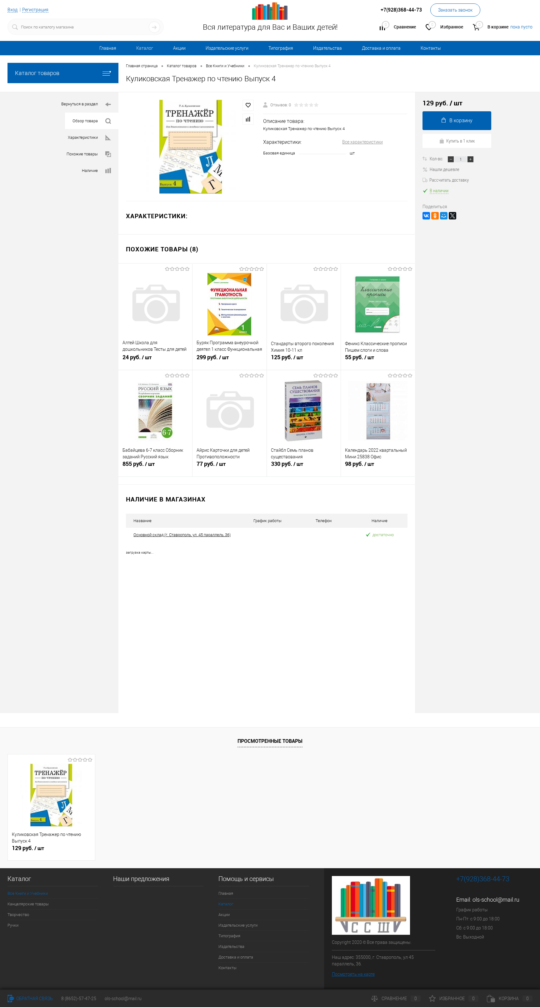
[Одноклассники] (435, 215)
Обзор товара (85, 120)
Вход (13, 9)
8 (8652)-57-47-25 (78, 998)
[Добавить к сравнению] (248, 119)
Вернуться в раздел (79, 104)
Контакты (431, 48)
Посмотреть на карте (353, 974)
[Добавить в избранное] (248, 105)
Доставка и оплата (381, 48)
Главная (107, 48)
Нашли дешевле (444, 169)
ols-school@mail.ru (495, 899)
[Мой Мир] (444, 215)
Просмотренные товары (270, 741)
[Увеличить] (191, 147)
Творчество (18, 914)
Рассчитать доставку (449, 180)
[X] (452, 215)
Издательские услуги (227, 48)
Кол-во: (437, 158)
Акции (179, 48)
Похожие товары (82, 154)
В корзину (460, 120)
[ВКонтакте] (426, 215)
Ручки (13, 925)
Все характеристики (362, 141)
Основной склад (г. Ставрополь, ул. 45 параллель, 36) (182, 534)
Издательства (327, 48)
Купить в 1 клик (460, 141)
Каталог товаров (37, 73)
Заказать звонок (455, 10)
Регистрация (35, 9)
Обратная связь (34, 998)
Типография (280, 48)
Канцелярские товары (28, 904)
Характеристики (83, 137)
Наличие (90, 170)
